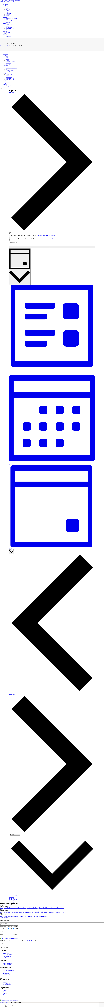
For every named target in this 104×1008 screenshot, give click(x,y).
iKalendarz (11, 897)
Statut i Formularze (7, 956)
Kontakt (4, 957)
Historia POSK (6, 953)
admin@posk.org (40, 940)
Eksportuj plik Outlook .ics (15, 902)
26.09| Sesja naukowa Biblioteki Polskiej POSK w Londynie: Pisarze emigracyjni (23, 916)
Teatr (4, 972)
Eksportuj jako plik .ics (14, 900)
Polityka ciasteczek (7, 964)
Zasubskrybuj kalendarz (15, 834)
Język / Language (4, 928)
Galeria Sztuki (6, 973)
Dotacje (4, 994)
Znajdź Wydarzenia (52, 247)
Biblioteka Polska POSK (8, 970)
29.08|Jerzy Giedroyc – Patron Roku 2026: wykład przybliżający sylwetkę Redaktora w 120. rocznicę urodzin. (32, 908)
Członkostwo (6, 991)
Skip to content (3, 0)
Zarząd (4, 990)
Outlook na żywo (13, 899)
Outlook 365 (12, 898)
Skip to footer (17, 0)
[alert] (52, 234)
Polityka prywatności (7, 963)
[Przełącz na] (5, 34)
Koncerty (5, 982)
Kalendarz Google (13, 895)
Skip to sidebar (10, 0)
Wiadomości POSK (7, 954)
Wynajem (5, 993)
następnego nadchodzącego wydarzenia (47, 235)
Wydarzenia (5, 45)
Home (1, 45)
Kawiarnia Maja (6, 974)
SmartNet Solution (4, 1002)
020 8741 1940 (29, 940)
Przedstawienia (6, 983)
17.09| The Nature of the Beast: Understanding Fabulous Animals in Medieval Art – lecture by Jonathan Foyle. (32, 912)
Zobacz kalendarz (4, 917)
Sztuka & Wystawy (7, 984)
